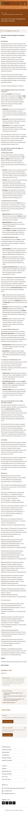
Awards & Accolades (6, 749)
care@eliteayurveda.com (9, 793)
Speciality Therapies (6, 757)
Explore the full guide (8, 722)
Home (21, 7)
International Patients (7, 774)
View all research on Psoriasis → (9, 702)
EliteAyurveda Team (6, 771)
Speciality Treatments (7, 760)
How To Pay (4, 776)
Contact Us (25, 7)
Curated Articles (5, 755)
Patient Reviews (5, 752)
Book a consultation (8, 735)
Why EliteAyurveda (6, 747)
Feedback (4, 768)
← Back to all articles (5, 709)
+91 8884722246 (8, 791)
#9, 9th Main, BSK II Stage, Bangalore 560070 (14, 788)
